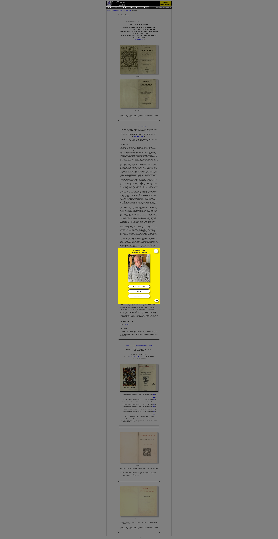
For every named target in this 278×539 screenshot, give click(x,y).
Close (156, 251)
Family (131, 7)
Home (109, 7)
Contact (145, 7)
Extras (137, 7)
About (116, 7)
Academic (123, 7)
